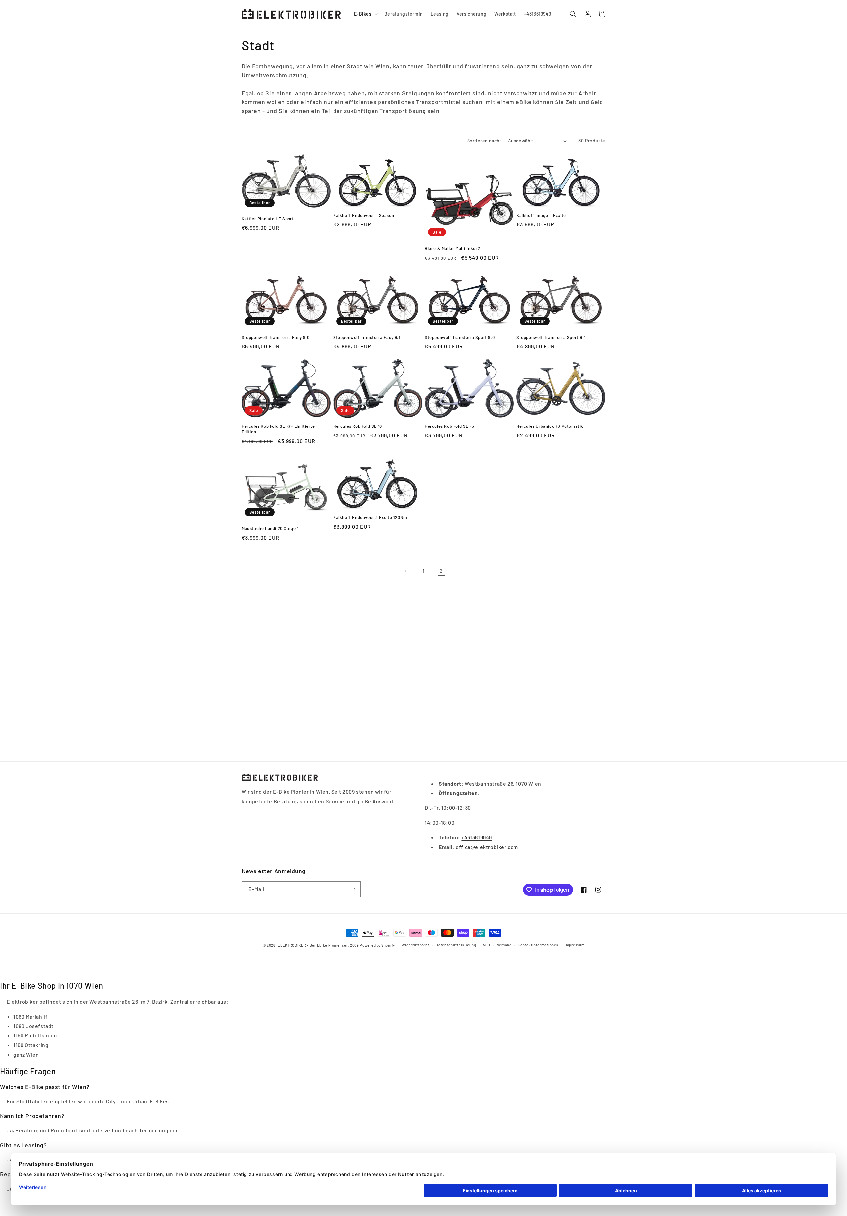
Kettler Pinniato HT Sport (268, 218)
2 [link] (441, 570)
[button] (365, 14)
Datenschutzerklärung (456, 945)
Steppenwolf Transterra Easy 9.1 (367, 337)
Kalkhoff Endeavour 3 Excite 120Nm (370, 517)
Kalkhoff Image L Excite (541, 215)
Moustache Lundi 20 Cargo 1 (270, 528)
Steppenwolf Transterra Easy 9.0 (276, 337)
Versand (504, 945)
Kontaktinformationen (538, 945)
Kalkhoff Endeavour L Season (363, 215)
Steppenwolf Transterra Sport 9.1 (551, 337)
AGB (486, 945)
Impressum (574, 945)
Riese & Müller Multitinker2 (452, 248)
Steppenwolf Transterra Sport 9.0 (460, 337)
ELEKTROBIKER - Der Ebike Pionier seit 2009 (318, 945)
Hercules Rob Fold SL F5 (449, 426)
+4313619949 (476, 837)
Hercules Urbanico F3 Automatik (549, 426)
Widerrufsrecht (415, 945)
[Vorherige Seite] (405, 571)
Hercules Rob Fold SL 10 (357, 426)
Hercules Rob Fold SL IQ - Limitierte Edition (278, 429)
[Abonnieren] (353, 889)
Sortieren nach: (484, 140)
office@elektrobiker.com (487, 847)
